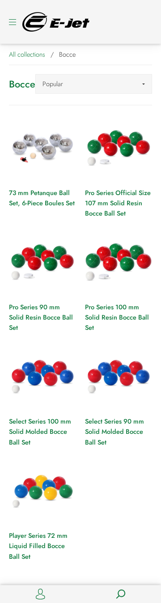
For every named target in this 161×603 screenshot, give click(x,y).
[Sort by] (93, 84)
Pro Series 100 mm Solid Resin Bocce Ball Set (117, 317)
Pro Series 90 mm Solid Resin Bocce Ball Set (41, 317)
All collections (27, 54)
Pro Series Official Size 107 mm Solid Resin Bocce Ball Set (118, 203)
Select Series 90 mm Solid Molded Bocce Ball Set (114, 431)
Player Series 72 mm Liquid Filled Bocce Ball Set (38, 546)
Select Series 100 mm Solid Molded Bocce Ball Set (40, 431)
